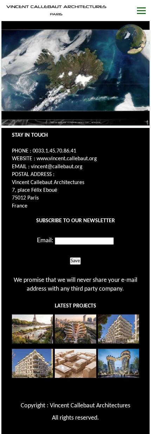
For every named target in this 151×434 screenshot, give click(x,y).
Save (75, 260)
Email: (45, 240)
